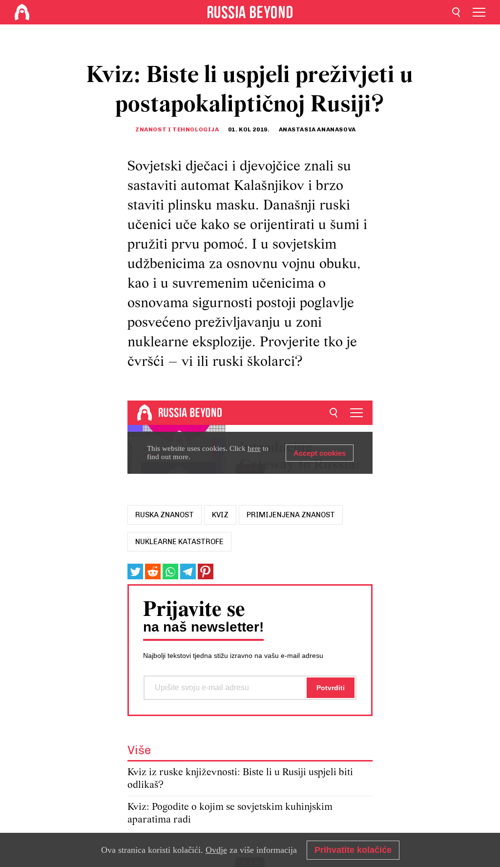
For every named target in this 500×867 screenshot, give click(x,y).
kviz (220, 514)
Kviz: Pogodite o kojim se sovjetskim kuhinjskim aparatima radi (230, 813)
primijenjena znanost (291, 514)
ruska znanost (164, 514)
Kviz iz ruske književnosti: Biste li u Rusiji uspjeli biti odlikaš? (240, 778)
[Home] (22, 12)
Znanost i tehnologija (177, 129)
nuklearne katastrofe (179, 541)
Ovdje (216, 850)
